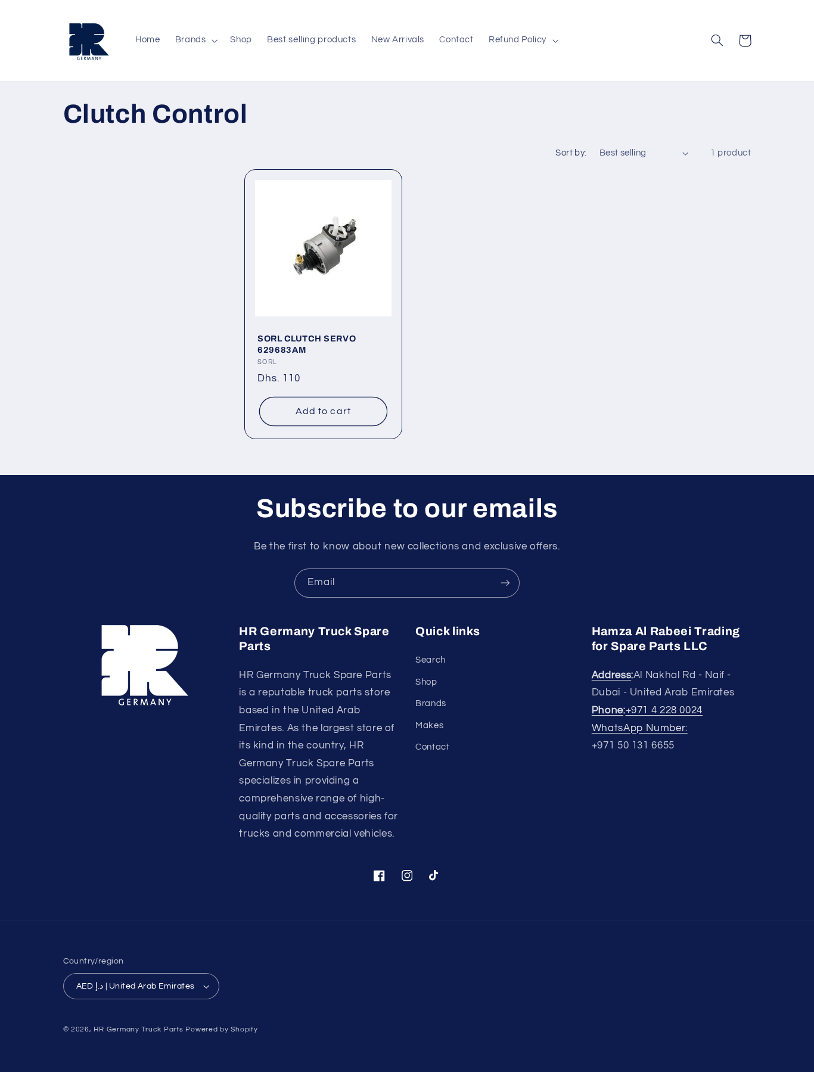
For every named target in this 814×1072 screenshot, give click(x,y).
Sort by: (570, 152)
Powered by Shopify (221, 1029)
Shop (426, 682)
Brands (430, 703)
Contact (432, 746)
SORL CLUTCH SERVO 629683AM (306, 344)
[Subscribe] (505, 583)
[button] (195, 40)
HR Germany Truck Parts (138, 1029)
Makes (429, 725)
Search (430, 659)
